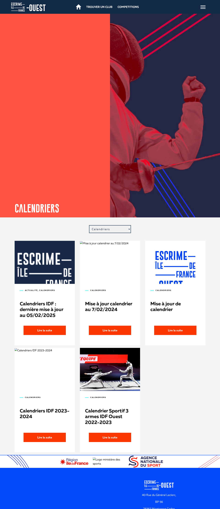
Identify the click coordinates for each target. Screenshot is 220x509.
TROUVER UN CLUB (99, 7)
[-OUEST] (18, 6)
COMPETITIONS (128, 7)
